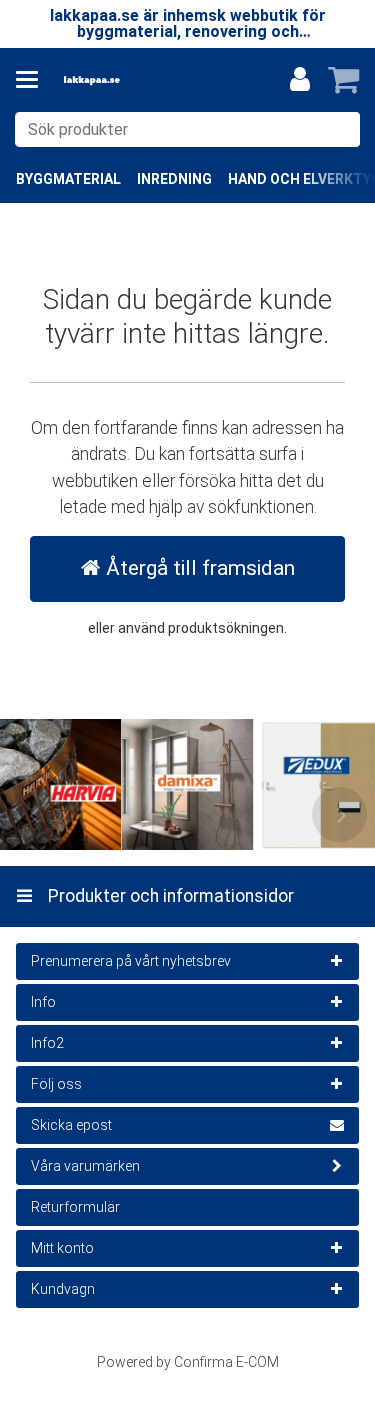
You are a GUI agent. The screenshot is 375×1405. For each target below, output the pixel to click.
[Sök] (340, 129)
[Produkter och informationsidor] (33, 80)
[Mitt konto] (300, 80)
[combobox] (187, 129)
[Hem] (124, 80)
